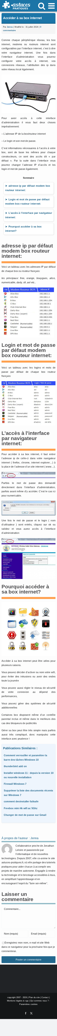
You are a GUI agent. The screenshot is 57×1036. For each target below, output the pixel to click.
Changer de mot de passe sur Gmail (25, 815)
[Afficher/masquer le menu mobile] (52, 6)
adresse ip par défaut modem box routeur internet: (27, 188)
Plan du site (34, 997)
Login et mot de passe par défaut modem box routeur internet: (27, 201)
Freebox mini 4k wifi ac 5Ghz (21, 808)
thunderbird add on (15, 766)
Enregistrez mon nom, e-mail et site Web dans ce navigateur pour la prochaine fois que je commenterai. (28, 946)
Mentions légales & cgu (17, 1001)
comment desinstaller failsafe (21, 801)
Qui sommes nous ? (39, 1001)
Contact (45, 997)
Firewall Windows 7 (15, 784)
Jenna (10, 27)
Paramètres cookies (28, 1004)
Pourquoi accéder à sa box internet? (23, 228)
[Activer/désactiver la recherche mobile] (41, 6)
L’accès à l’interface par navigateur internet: (28, 215)
